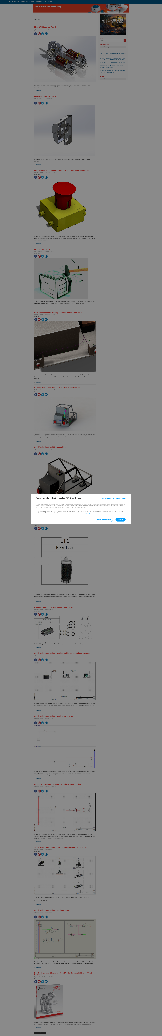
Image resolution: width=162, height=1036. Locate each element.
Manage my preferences (104, 519)
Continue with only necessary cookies (114, 498)
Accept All (121, 519)
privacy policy (86, 513)
